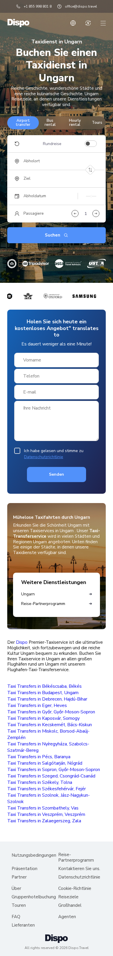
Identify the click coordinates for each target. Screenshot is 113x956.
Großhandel (69, 905)
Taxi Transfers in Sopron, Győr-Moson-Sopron (53, 769)
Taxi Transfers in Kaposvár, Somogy (43, 718)
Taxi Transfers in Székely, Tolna (39, 782)
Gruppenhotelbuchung (34, 897)
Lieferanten (23, 925)
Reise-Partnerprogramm (43, 603)
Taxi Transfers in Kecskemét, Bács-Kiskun (49, 725)
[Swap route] (90, 169)
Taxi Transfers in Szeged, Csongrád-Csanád (51, 776)
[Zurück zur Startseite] (18, 23)
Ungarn (28, 594)
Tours (97, 122)
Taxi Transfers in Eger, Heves (37, 705)
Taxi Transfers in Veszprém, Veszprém (46, 814)
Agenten (67, 917)
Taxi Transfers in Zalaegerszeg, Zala (44, 821)
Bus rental (50, 122)
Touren (19, 905)
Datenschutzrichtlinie (43, 457)
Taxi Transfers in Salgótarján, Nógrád (44, 763)
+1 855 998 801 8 (38, 6)
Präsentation (24, 869)
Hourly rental (75, 122)
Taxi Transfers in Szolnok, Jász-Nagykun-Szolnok (48, 798)
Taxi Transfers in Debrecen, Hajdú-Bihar (47, 699)
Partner (19, 877)
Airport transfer (23, 122)
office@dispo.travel (81, 6)
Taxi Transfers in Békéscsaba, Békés (44, 686)
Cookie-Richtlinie (74, 888)
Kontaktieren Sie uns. (79, 869)
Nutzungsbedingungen (34, 855)
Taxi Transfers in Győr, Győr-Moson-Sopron (51, 712)
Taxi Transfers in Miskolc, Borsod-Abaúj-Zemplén (48, 734)
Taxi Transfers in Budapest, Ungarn (43, 692)
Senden (56, 474)
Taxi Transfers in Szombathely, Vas (43, 808)
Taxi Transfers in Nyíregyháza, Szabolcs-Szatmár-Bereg (48, 747)
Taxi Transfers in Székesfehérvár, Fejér (46, 789)
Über (16, 888)
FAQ (16, 917)
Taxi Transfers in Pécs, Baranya (38, 757)
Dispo (22, 642)
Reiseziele (68, 897)
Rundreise (52, 144)
